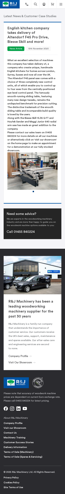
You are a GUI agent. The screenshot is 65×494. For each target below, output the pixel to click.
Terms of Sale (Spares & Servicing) (23, 457)
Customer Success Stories (19, 442)
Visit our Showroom (15, 428)
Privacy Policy (11, 478)
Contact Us (10, 433)
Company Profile (13, 423)
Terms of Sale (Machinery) (19, 452)
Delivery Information (15, 447)
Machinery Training (14, 437)
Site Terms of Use (13, 487)
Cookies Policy (11, 483)
